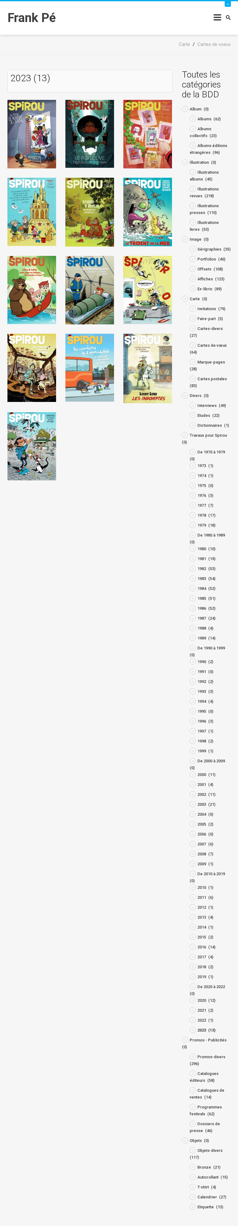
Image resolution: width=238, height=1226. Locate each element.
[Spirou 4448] (147, 134)
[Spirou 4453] (89, 290)
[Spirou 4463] (147, 368)
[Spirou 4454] (147, 289)
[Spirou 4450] (89, 211)
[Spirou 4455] (31, 367)
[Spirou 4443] (89, 133)
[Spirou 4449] (31, 211)
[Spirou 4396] (31, 134)
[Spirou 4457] (89, 367)
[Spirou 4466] (31, 446)
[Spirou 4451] (147, 211)
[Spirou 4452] (31, 290)
